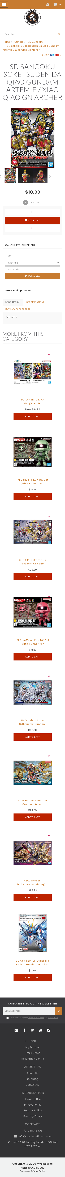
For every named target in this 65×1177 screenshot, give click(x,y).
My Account (32, 1047)
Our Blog (32, 1078)
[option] (32, 138)
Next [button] (50, 175)
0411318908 (34, 1130)
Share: (46, 55)
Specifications (35, 302)
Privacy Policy (53, 1018)
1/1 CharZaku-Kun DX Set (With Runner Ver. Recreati (32, 644)
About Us (32, 1073)
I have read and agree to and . (34, 1018)
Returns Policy (33, 1110)
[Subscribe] (58, 1011)
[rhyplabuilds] (32, 17)
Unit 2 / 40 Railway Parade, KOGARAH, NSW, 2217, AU (34, 1144)
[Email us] (16, 1030)
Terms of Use (33, 1099)
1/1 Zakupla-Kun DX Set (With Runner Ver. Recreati (32, 483)
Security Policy (32, 1116)
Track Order (32, 1052)
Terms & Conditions (36, 1018)
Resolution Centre (32, 1058)
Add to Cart (32, 416)
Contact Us (32, 1084)
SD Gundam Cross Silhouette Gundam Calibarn (32, 724)
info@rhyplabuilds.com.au (35, 1136)
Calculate (33, 276)
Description (12, 302)
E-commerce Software (29, 1171)
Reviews (10, 309)
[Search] (59, 34)
